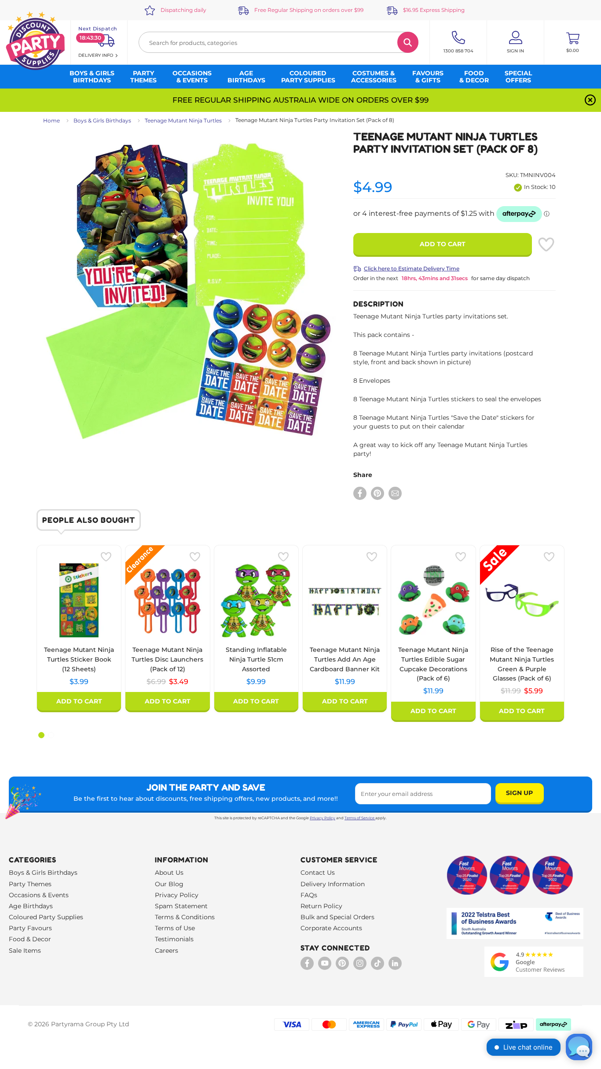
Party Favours (30, 928)
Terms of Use (175, 928)
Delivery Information (332, 884)
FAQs (308, 895)
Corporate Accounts (331, 928)
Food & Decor (30, 939)
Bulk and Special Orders (337, 917)
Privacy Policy (322, 818)
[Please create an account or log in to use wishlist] (546, 244)
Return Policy (321, 906)
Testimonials (174, 939)
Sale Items (25, 950)
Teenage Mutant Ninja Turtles (183, 120)
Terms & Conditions (185, 917)
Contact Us (317, 873)
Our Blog (169, 884)
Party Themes (30, 884)
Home (51, 120)
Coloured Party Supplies (46, 917)
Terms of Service (359, 818)
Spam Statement (181, 906)
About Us (169, 873)
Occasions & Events (39, 895)
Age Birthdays (31, 906)
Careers (166, 950)
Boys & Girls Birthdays (102, 120)
